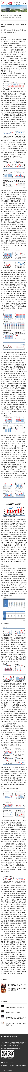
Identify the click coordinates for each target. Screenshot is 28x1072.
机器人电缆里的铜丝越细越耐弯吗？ (15, 1007)
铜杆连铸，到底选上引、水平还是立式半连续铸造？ (16, 1024)
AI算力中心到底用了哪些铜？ (13, 1012)
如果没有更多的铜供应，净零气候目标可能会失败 (17, 989)
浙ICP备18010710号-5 (7, 1062)
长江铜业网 (9, 1070)
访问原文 (13, 32)
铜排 (2, 745)
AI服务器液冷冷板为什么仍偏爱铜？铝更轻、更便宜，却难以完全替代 (16, 1017)
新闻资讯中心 (17, 15)
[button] (23, 3)
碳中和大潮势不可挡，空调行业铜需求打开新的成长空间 (17, 984)
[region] (14, 8)
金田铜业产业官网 (7, 15)
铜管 (2, 788)
